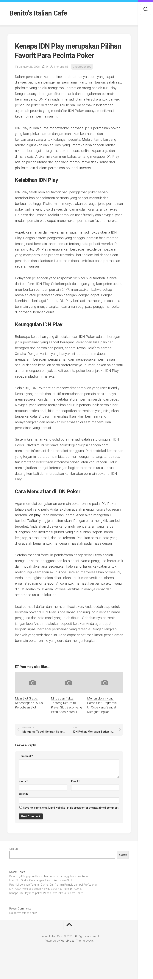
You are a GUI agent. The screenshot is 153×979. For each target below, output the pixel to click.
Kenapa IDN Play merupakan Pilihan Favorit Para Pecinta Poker (46, 893)
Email (75, 781)
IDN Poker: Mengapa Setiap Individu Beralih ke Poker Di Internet (45, 888)
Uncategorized (82, 66)
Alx (91, 940)
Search (13, 848)
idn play (34, 515)
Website (24, 794)
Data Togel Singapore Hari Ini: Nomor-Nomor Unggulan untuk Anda (48, 876)
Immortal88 (61, 66)
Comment (26, 756)
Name (23, 781)
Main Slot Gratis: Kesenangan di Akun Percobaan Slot (29, 703)
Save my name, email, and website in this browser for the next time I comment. (71, 807)
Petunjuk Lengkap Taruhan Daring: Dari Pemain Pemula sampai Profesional (53, 884)
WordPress (67, 940)
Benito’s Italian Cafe (38, 13)
